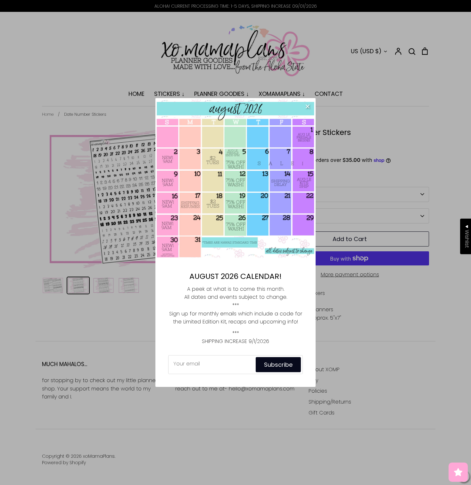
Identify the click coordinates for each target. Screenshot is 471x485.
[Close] (308, 106)
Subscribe (278, 365)
